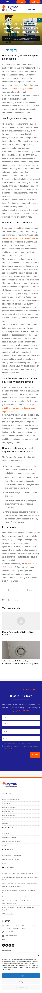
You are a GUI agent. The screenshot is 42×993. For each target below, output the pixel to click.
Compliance (6, 803)
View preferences (21, 988)
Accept (21, 976)
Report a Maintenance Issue (11, 799)
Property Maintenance (9, 807)
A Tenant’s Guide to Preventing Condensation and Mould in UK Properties (21, 654)
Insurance (5, 819)
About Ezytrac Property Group (11, 855)
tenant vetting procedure (23, 89)
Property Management (12, 38)
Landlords (5, 823)
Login (7, 1)
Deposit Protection (13, 37)
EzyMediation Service (9, 837)
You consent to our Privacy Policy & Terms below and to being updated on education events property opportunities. (21, 746)
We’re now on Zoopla (8, 914)
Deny (21, 982)
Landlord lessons (29, 37)
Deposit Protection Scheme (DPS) (20, 238)
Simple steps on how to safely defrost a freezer (17, 897)
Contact (4, 845)
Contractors (5, 833)
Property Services (7, 811)
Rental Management (30, 38)
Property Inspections (8, 815)
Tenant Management (21, 39)
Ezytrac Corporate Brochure (11, 841)
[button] (39, 955)
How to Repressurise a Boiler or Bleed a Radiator (21, 625)
